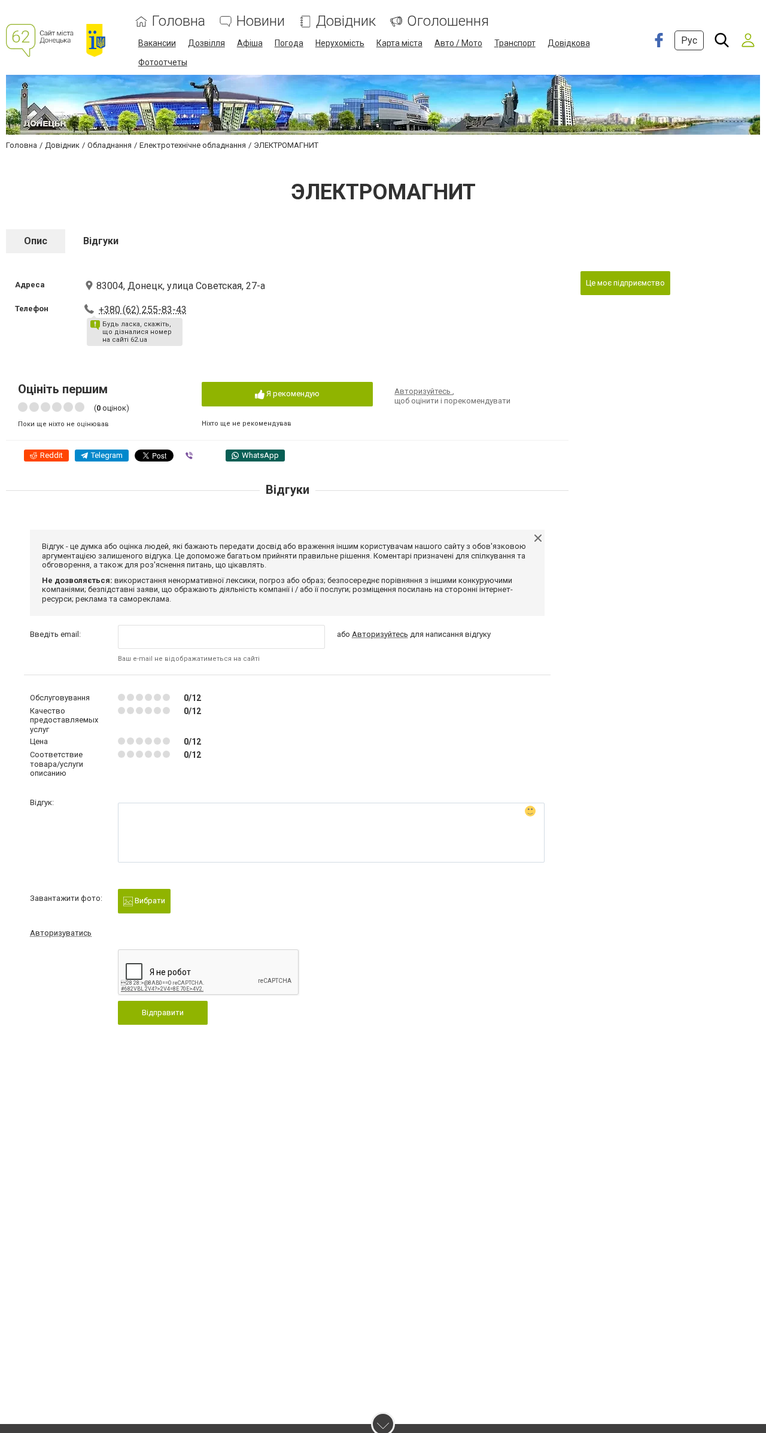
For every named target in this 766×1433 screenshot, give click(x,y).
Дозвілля (206, 43)
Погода (289, 43)
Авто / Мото (458, 43)
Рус (689, 40)
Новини (260, 21)
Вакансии (157, 43)
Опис (35, 241)
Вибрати (149, 900)
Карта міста (399, 43)
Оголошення (448, 21)
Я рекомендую (292, 393)
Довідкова (569, 43)
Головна (178, 21)
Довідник (346, 21)
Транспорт (515, 43)
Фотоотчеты (162, 62)
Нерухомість (339, 43)
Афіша (250, 43)
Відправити (163, 1012)
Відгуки (100, 241)
